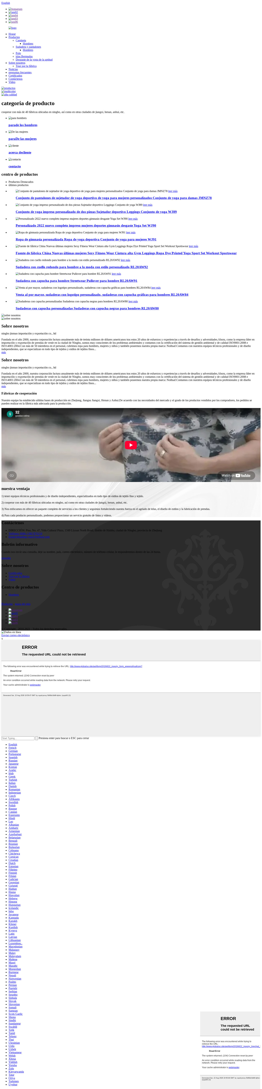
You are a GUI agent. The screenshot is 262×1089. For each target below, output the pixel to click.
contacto (15, 166)
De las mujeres (23, 139)
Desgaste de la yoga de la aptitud (34, 59)
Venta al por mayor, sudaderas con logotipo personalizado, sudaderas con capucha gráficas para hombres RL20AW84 (102, 294)
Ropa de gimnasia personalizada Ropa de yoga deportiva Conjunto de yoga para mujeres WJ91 (86, 239)
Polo (18, 53)
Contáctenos (15, 78)
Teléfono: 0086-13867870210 (25, 533)
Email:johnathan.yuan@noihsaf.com (29, 536)
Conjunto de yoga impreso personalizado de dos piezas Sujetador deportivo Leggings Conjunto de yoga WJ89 (96, 212)
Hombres (28, 43)
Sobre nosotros (17, 62)
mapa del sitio (22, 603)
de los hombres (23, 125)
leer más (173, 191)
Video (12, 82)
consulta (6, 557)
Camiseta (21, 40)
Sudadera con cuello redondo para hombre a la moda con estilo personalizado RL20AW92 (82, 267)
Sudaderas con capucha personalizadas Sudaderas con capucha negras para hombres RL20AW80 (87, 308)
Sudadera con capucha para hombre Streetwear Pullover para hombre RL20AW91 (76, 281)
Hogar (12, 33)
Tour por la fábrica (26, 66)
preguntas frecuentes (20, 72)
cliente (20, 152)
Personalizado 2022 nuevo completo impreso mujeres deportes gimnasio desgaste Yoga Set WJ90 (86, 225)
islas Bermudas (24, 56)
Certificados (15, 75)
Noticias (13, 69)
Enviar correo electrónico (15, 635)
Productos (14, 37)
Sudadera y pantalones (28, 46)
